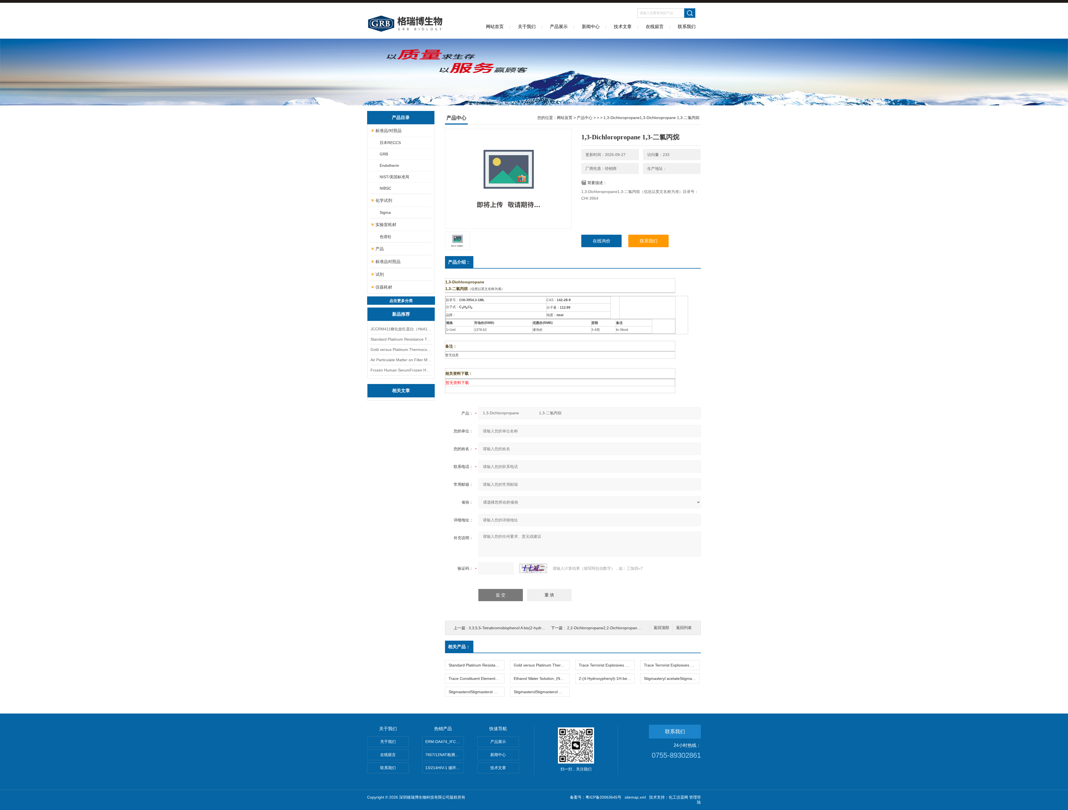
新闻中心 (591, 26)
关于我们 (527, 26)
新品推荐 (401, 314)
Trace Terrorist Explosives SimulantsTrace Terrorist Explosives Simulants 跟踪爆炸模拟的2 (671, 665)
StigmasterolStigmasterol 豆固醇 (476, 692)
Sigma (385, 212)
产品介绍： (459, 262)
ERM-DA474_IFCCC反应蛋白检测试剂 (444, 741)
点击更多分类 (401, 300)
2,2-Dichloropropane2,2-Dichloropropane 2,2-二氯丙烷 (615, 628)
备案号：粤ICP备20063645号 (595, 797)
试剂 (379, 274)
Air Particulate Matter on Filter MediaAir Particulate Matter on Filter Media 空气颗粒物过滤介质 (401, 360)
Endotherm (389, 165)
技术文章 (623, 26)
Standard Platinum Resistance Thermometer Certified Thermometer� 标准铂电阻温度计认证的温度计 (401, 339)
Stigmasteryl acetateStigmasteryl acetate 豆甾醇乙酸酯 (671, 678)
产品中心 (584, 117)
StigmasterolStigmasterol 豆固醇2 (541, 692)
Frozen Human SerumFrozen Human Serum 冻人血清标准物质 (401, 370)
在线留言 (655, 26)
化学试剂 (383, 200)
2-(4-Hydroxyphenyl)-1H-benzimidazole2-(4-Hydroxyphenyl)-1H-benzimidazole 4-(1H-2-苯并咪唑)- (606, 678)
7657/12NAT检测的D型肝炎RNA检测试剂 (444, 754)
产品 (379, 248)
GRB (384, 154)
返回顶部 (661, 628)
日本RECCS (390, 142)
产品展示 (559, 26)
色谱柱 (385, 236)
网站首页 (495, 26)
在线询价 (601, 241)
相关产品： (459, 646)
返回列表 (684, 628)
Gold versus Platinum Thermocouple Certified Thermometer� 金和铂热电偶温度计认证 (401, 349)
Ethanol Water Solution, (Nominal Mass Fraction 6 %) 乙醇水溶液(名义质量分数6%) (541, 678)
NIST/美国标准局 (394, 177)
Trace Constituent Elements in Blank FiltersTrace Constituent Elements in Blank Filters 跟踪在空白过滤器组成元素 (476, 678)
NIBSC (385, 188)
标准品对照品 (387, 261)
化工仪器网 (678, 797)
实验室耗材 (385, 224)
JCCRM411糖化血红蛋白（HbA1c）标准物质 (401, 329)
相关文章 (401, 390)
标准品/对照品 (388, 130)
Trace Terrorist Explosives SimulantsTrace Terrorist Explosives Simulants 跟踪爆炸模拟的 (606, 665)
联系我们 (687, 26)
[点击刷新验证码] (533, 568)
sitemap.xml (635, 797)
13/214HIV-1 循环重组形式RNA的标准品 (444, 768)
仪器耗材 (383, 287)
